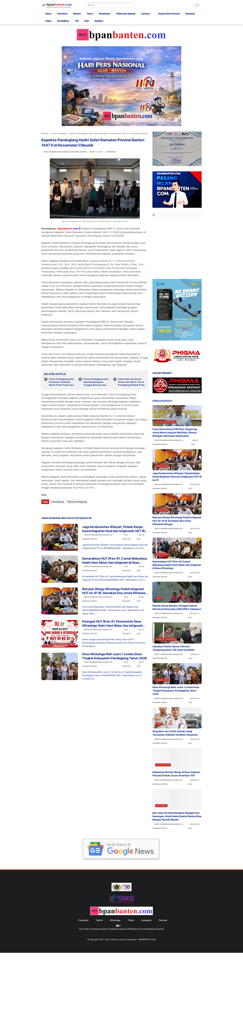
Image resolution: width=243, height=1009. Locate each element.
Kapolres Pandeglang (69, 221)
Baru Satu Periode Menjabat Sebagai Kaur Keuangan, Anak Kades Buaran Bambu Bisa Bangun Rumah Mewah (176, 816)
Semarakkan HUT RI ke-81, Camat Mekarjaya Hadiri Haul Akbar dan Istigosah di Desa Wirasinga (114, 561)
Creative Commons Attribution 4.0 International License (136, 929)
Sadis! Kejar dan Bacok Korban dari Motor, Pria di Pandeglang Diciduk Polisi (131, 382)
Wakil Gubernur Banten (95, 260)
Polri (86, 21)
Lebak (159, 598)
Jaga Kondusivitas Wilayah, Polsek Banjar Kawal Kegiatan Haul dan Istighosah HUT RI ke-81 (113, 529)
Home (48, 13)
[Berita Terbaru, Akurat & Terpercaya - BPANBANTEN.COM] (56, 6)
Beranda (45, 133)
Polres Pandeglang (59, 133)
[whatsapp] (55, 509)
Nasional (190, 13)
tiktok (131, 920)
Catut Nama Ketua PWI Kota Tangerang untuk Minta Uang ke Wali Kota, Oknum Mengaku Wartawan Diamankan (174, 432)
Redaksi (99, 21)
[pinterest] (60, 509)
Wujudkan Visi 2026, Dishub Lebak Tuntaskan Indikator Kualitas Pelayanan (175, 733)
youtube (163, 920)
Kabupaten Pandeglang (88, 235)
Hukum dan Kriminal (169, 13)
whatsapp (115, 920)
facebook (83, 920)
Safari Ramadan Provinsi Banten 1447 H (96, 221)
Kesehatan (104, 13)
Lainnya (145, 13)
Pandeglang (57, 501)
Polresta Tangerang (166, 639)
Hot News (62, 13)
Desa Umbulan (49, 246)
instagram (146, 920)
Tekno (90, 13)
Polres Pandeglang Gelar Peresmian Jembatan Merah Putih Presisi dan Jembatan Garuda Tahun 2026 (61, 382)
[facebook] (43, 509)
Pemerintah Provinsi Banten (90, 268)
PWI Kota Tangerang (166, 422)
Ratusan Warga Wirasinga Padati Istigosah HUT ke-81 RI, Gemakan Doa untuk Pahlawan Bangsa (114, 591)
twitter (99, 920)
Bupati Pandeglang (95, 264)
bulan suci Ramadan (60, 286)
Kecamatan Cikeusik (120, 221)
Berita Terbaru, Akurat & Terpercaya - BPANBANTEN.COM (130, 939)
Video (48, 21)
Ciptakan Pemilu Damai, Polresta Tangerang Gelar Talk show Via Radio (173, 648)
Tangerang (161, 806)
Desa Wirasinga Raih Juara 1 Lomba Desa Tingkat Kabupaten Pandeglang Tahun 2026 (114, 656)
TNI (76, 21)
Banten (77, 13)
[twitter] (49, 509)
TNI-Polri (81, 271)
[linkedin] (66, 509)
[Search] (132, 5)
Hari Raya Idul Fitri (83, 487)
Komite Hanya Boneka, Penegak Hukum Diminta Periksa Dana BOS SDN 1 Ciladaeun (176, 607)
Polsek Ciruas (163, 765)
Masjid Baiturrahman (110, 242)
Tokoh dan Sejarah (125, 13)
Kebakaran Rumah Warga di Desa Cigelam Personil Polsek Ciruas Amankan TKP (176, 774)
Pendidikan (63, 21)
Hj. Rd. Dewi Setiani (117, 264)
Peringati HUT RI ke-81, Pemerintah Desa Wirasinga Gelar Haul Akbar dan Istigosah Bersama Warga (112, 623)
